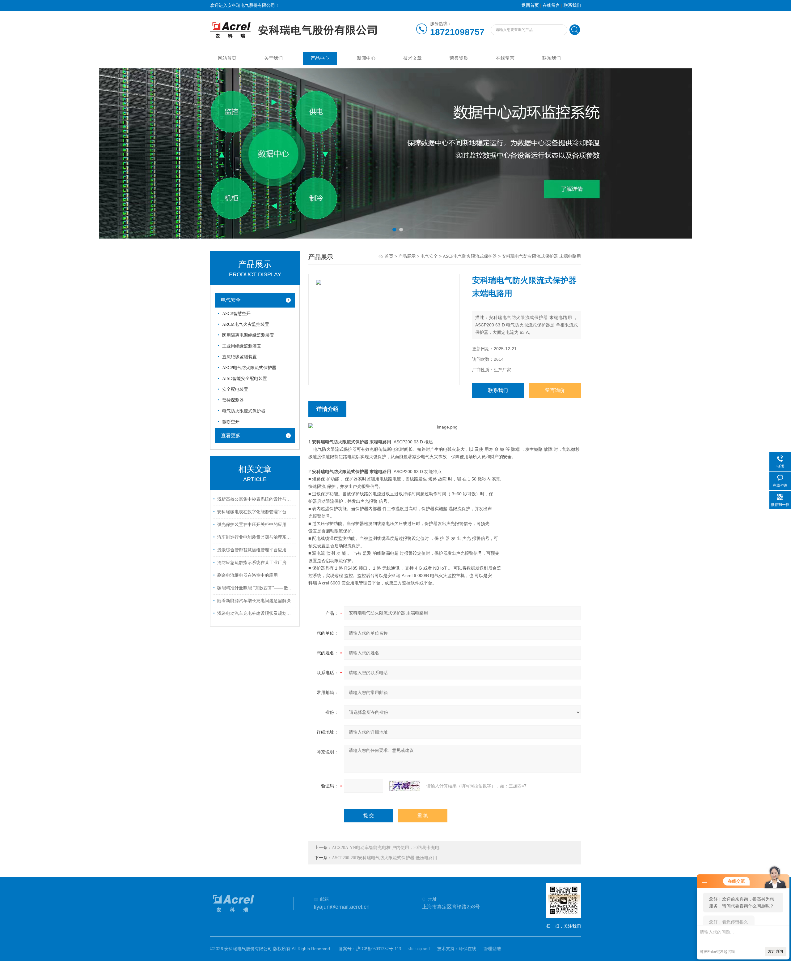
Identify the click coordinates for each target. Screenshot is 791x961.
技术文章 (412, 58)
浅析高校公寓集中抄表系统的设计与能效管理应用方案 (255, 499)
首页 (389, 256)
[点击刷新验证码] (404, 786)
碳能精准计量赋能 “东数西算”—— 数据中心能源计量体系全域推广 (255, 588)
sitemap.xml (419, 948)
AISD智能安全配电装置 (244, 378)
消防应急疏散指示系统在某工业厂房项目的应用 (255, 562)
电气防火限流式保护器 (243, 411)
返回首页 (530, 5)
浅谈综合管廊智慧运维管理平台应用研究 (255, 550)
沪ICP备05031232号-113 (378, 948)
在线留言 (551, 5)
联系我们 (572, 5)
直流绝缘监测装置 (239, 357)
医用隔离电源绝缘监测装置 (248, 335)
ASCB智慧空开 (236, 313)
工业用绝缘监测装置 (241, 346)
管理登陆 (492, 948)
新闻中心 (366, 58)
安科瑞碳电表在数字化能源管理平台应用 (255, 512)
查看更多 (231, 435)
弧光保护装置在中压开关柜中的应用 (251, 524)
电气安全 (231, 300)
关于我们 (273, 58)
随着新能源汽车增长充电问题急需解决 (254, 600)
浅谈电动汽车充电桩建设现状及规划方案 (255, 613)
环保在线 (467, 948)
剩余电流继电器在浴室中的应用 (247, 575)
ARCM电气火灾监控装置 (245, 324)
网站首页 (227, 58)
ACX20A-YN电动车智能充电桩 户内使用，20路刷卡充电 (385, 847)
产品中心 (320, 58)
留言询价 (555, 390)
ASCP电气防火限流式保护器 (249, 367)
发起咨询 (775, 951)
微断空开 (230, 422)
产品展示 (407, 256)
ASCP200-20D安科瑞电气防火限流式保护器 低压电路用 (384, 857)
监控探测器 (233, 400)
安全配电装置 (235, 389)
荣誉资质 (459, 58)
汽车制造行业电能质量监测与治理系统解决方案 (255, 537)
